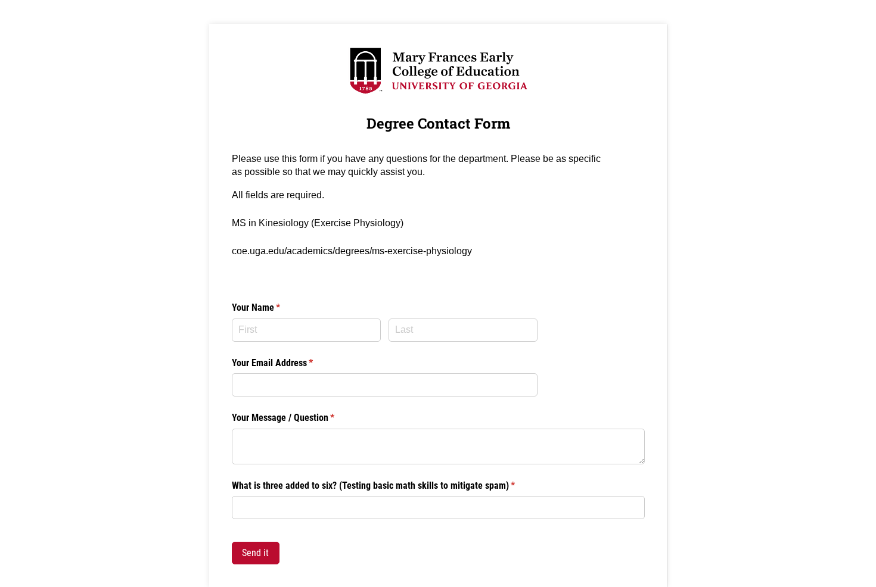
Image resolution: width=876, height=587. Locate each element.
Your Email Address (288, 363)
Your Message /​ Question (299, 417)
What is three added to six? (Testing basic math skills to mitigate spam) (389, 485)
